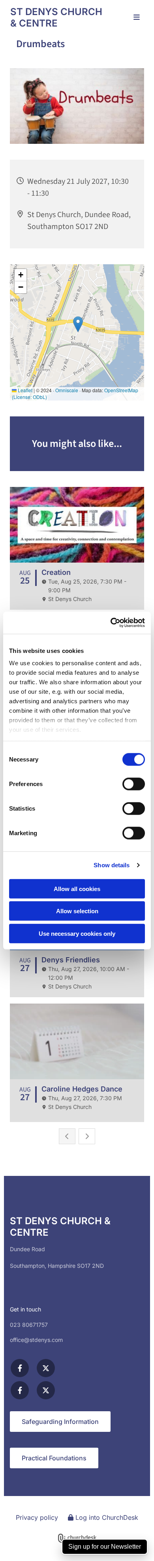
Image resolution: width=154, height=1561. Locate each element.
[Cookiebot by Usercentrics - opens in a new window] (111, 623)
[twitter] (45, 1368)
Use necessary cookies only (77, 933)
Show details (112, 865)
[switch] (133, 783)
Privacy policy (37, 1517)
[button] (132, 18)
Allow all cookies (77, 888)
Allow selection (77, 911)
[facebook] (19, 1368)
